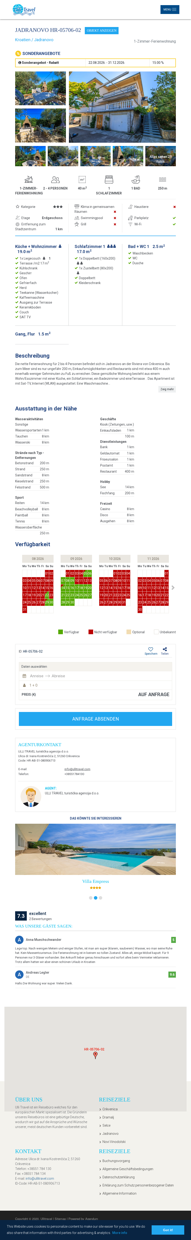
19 (34, 595)
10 (25, 588)
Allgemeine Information (119, 1193)
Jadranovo (110, 1133)
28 (42, 602)
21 (42, 595)
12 (34, 588)
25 (29, 602)
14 (42, 588)
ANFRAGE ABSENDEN (95, 719)
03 (25, 581)
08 (47, 581)
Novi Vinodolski (114, 1142)
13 (38, 588)
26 (34, 602)
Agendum (91, 1218)
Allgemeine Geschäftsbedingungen (127, 1169)
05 (34, 581)
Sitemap (61, 1218)
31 (25, 609)
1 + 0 (33, 685)
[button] (173, 587)
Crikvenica (110, 1109)
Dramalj (108, 1117)
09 (51, 581)
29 (47, 602)
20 (38, 595)
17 (25, 595)
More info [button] (119, 1233)
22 (47, 595)
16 (51, 588)
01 (47, 573)
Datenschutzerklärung (118, 1177)
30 (51, 602)
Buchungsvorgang (116, 1161)
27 (38, 602)
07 (42, 581)
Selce (106, 1125)
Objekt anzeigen (101, 30)
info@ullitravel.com (77, 769)
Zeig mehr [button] (167, 389)
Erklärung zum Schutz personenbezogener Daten (138, 1185)
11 (29, 588)
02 (51, 573)
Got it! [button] (168, 1230)
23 (51, 595)
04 (29, 581)
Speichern (151, 653)
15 (47, 588)
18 (29, 595)
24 (25, 602)
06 (38, 581)
